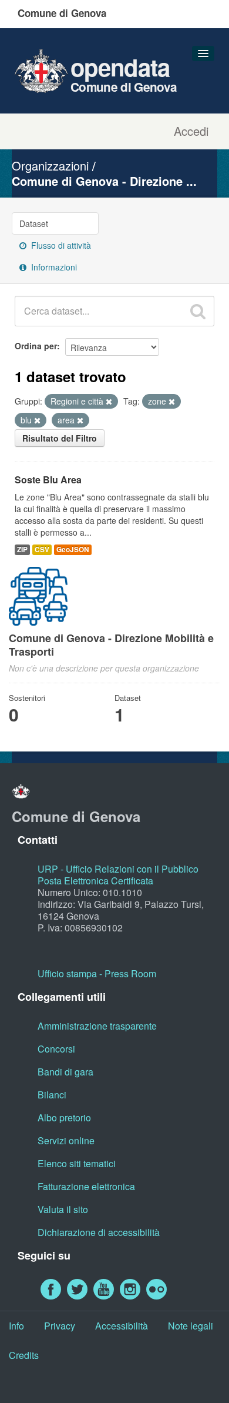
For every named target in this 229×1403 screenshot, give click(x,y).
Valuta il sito (63, 1209)
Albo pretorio (64, 1117)
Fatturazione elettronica (86, 1186)
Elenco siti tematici (77, 1163)
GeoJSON (72, 549)
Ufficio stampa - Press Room (97, 973)
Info (16, 1325)
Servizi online (66, 1140)
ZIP (22, 549)
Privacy (59, 1325)
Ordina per (36, 346)
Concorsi (56, 1048)
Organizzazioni (50, 165)
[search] (198, 311)
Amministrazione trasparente (97, 1026)
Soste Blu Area (48, 479)
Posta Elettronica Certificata (95, 880)
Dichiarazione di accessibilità (99, 1232)
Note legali (190, 1325)
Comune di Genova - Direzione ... (104, 180)
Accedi (191, 131)
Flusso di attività (60, 245)
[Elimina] (109, 401)
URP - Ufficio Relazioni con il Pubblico (118, 869)
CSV (42, 549)
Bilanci (52, 1094)
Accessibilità (121, 1325)
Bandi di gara (65, 1071)
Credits (24, 1355)
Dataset (33, 223)
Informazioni (53, 267)
